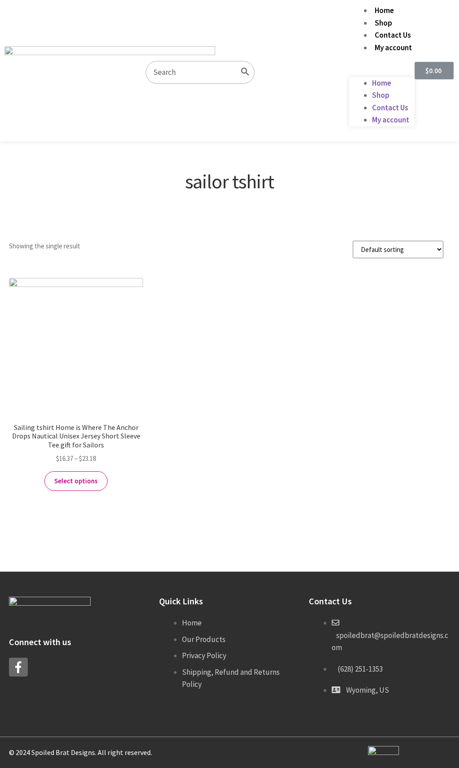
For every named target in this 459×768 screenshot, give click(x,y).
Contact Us (393, 35)
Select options (76, 481)
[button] (382, 71)
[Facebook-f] (18, 667)
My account (393, 47)
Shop (383, 23)
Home (384, 10)
